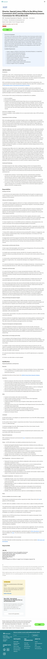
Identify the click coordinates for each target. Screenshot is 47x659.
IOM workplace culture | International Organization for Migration (16, 85)
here (13, 532)
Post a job (26, 643)
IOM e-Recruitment (35, 531)
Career (36, 641)
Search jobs (16, 641)
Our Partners (27, 648)
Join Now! (35, 635)
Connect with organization (13, 613)
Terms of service (38, 648)
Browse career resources (17, 644)
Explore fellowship (7, 593)
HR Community (27, 646)
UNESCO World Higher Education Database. (31, 375)
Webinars (16, 651)
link (24, 438)
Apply (7, 29)
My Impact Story (17, 649)
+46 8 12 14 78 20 (6, 638)
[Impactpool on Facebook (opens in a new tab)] (4, 651)
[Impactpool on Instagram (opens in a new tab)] (4, 655)
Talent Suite (26, 644)
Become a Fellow (17, 648)
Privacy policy (38, 646)
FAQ (36, 645)
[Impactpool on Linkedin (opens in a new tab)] (8, 651)
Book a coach (16, 646)
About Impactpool (38, 643)
